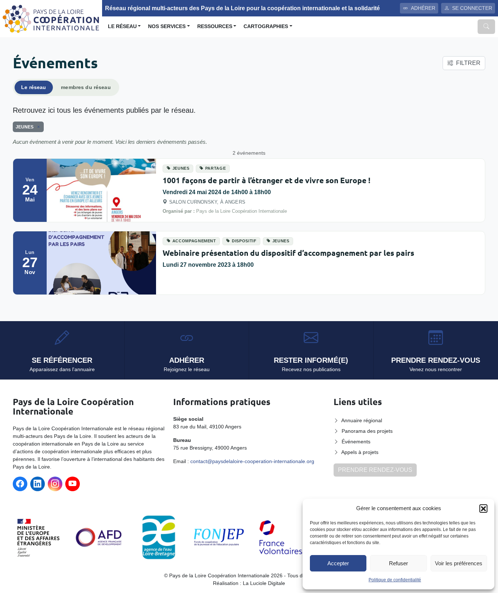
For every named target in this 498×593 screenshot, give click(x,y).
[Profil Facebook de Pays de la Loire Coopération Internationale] (20, 484)
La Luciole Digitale (264, 583)
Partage (215, 168)
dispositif (244, 241)
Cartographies (266, 26)
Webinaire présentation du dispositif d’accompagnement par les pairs (288, 253)
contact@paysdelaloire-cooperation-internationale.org (252, 461)
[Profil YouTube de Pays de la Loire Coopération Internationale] (72, 484)
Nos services (167, 26)
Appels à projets (359, 452)
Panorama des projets (367, 431)
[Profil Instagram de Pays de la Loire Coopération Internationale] (55, 484)
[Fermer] (37, 127)
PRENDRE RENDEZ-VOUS (375, 470)
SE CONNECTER (472, 8)
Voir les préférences (458, 563)
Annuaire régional (361, 420)
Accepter (338, 563)
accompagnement (194, 241)
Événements (356, 441)
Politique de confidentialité (395, 579)
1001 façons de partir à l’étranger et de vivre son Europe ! (266, 180)
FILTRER (468, 63)
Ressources (214, 26)
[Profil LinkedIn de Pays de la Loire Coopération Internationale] (37, 484)
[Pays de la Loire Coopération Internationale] (51, 18)
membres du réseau (85, 87)
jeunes (181, 168)
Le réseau (122, 26)
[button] (483, 508)
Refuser (398, 563)
